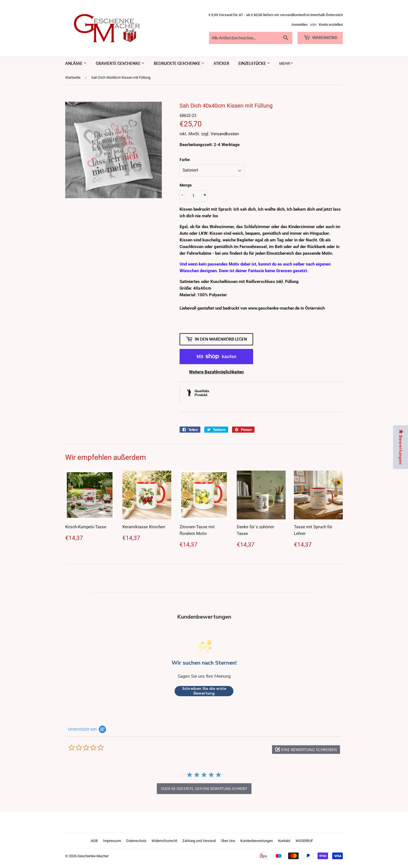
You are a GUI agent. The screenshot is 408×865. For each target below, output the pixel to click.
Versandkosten (225, 133)
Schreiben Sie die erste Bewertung (204, 691)
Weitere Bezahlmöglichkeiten (216, 371)
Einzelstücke (252, 63)
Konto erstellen (331, 24)
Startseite (72, 77)
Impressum (112, 841)
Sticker (221, 63)
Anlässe (74, 63)
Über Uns (228, 841)
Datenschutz (136, 841)
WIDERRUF (304, 841)
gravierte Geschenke (118, 63)
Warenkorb (324, 37)
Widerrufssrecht (164, 841)
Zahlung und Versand (199, 841)
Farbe (185, 159)
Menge (186, 185)
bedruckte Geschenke (177, 63)
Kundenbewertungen (256, 841)
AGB (94, 841)
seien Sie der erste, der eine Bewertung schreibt (204, 788)
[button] (306, 749)
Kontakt (284, 841)
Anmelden (299, 24)
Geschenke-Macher (93, 856)
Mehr (284, 63)
